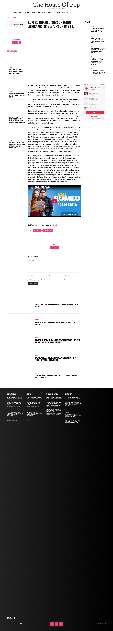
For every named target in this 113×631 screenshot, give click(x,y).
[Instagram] (16, 42)
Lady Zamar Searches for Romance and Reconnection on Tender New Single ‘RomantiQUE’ (17, 145)
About (58, 12)
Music (21, 12)
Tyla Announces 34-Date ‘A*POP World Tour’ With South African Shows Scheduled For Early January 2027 (97, 61)
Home (8, 18)
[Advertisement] (98, 135)
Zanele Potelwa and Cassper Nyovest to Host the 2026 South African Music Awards (98, 50)
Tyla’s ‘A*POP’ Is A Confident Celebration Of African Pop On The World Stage (98, 72)
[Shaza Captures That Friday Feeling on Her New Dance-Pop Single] (16, 59)
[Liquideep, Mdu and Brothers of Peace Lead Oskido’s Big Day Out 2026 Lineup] (86, 39)
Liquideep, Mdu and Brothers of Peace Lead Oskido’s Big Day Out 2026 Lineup (97, 40)
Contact (65, 12)
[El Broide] (17, 33)
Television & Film (30, 12)
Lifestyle (50, 12)
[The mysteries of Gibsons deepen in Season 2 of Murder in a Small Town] (86, 29)
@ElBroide (54, 225)
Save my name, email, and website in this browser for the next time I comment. (51, 279)
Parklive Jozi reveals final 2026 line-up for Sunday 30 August (17, 95)
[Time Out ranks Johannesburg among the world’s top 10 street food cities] (20, 376)
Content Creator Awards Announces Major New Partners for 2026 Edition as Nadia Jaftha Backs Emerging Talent (72, 410)
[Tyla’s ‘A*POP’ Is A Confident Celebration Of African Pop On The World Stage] (86, 71)
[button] (99, 13)
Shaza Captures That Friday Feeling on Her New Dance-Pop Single (16, 71)
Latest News (11, 394)
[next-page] (86, 79)
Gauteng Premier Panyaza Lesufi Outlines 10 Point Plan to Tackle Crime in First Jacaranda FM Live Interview (72, 421)
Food (37, 373)
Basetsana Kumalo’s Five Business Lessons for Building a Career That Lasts (73, 415)
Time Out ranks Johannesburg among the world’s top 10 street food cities (56, 376)
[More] (63, 79)
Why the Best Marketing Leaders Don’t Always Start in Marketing (73, 398)
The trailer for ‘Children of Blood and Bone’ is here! (53, 406)
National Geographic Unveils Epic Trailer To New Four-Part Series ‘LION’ (54, 398)
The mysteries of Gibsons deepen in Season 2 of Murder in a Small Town (97, 30)
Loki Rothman (48, 230)
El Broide (17, 39)
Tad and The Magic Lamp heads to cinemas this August (53, 403)
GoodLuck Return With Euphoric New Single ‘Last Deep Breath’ (34, 419)
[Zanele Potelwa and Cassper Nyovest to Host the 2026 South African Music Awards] (86, 49)
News (15, 12)
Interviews (41, 12)
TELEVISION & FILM (52, 394)
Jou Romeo (37, 230)
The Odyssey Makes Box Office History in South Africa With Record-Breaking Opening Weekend (53, 415)
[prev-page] (84, 79)
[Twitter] (20, 42)
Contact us (11, 618)
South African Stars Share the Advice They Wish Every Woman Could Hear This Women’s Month (73, 404)
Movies (14, 18)
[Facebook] (13, 42)
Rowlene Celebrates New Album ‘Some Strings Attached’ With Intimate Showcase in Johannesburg (17, 119)
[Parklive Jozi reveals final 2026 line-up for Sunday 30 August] (16, 83)
